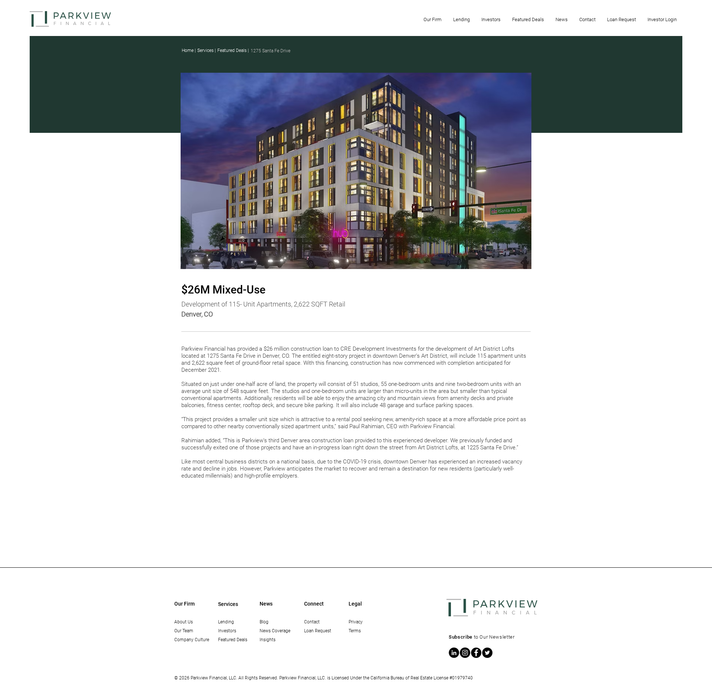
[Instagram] (465, 653)
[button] (432, 19)
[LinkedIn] (454, 653)
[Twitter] (487, 653)
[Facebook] (476, 653)
